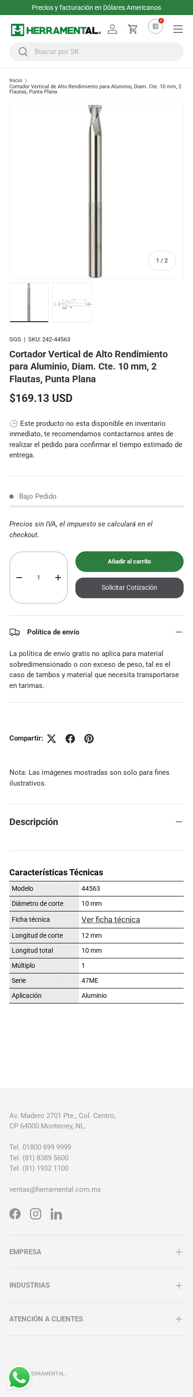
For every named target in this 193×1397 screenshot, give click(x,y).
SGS (15, 339)
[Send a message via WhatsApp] (19, 1377)
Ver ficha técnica (111, 919)
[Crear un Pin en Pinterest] (89, 738)
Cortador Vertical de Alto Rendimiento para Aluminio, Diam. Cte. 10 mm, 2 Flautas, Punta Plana (95, 89)
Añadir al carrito (129, 561)
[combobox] (96, 51)
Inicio (15, 80)
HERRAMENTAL (46, 1374)
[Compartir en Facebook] (70, 738)
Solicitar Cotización (129, 587)
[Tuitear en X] (51, 738)
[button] (133, 29)
